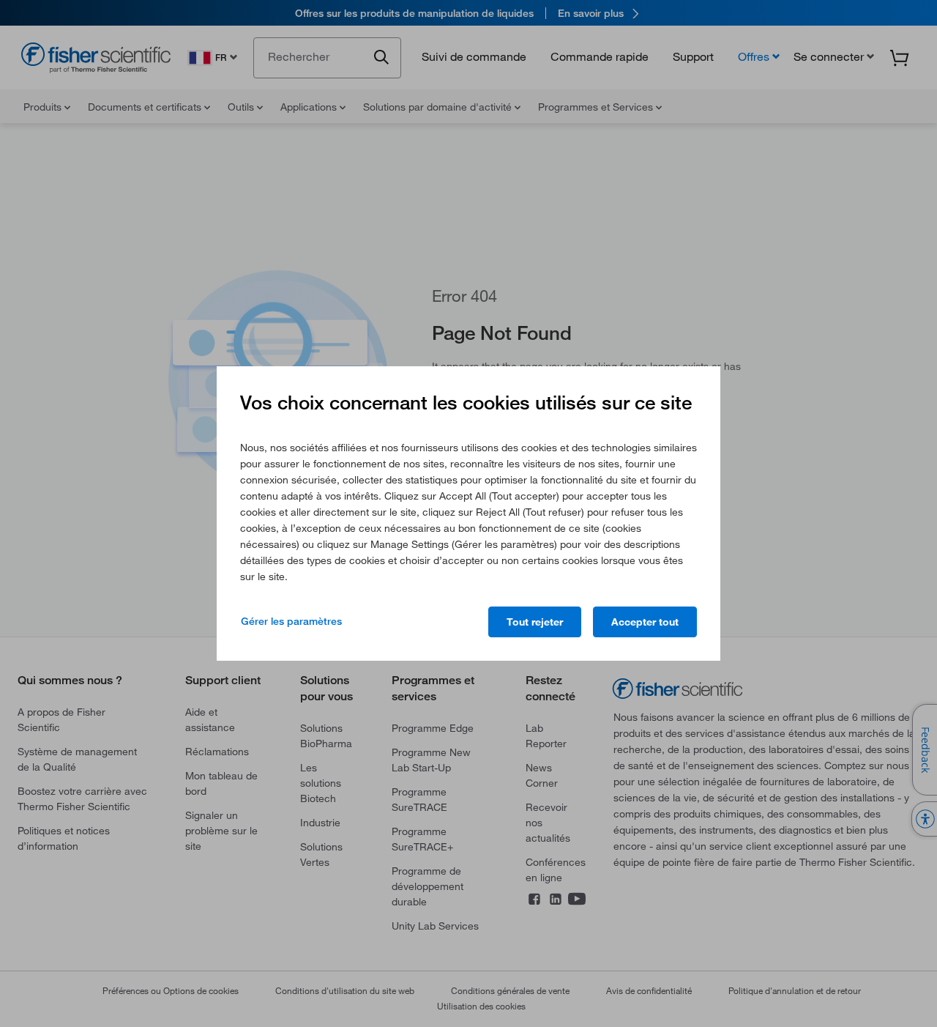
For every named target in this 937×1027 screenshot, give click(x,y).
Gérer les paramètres (291, 621)
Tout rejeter (535, 622)
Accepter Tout (645, 622)
